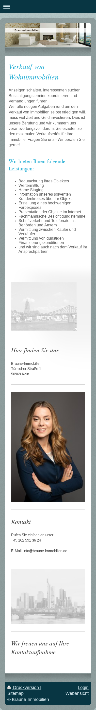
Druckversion (26, 687)
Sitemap (15, 693)
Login (83, 687)
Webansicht (77, 693)
